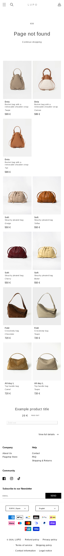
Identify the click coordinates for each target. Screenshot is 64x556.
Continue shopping (32, 42)
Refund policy (32, 539)
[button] (4, 4)
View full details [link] (47, 434)
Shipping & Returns (42, 460)
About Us (7, 453)
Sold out (12, 422)
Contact (36, 453)
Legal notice (45, 551)
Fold (12, 331)
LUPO (18, 539)
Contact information (25, 551)
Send (53, 496)
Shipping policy (44, 545)
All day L (12, 386)
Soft (14, 220)
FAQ (34, 457)
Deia (16, 106)
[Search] (12, 4)
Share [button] (12, 436)
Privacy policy (50, 539)
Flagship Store (10, 457)
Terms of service (24, 545)
